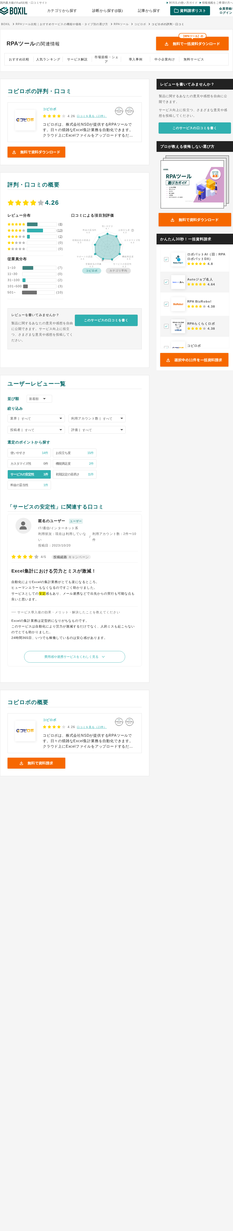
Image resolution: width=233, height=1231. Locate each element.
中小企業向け (164, 59)
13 (60, 230)
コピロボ (49, 109)
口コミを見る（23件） (92, 116)
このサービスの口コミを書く (106, 320)
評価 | (75, 430)
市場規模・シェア (106, 59)
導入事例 (135, 59)
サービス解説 (77, 59)
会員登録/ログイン (226, 10)
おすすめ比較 (19, 59)
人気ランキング (48, 59)
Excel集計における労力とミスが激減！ (53, 570)
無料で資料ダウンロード (199, 219)
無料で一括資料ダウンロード (196, 41)
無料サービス (194, 59)
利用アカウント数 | (86, 418)
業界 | (14, 418)
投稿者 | (16, 430)
